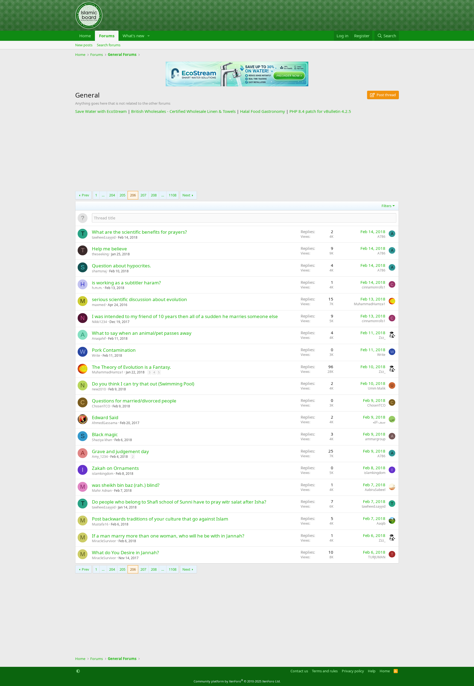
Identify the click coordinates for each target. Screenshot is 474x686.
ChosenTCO (101, 406)
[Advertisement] (237, 152)
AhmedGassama (104, 423)
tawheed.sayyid (103, 237)
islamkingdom (102, 473)
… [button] (103, 195)
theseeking (100, 254)
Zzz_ (382, 337)
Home (85, 35)
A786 (381, 236)
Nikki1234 (99, 321)
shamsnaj (99, 271)
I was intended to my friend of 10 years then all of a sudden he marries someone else (185, 316)
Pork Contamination (114, 350)
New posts (83, 44)
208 (154, 195)
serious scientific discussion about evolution (139, 299)
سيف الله (379, 422)
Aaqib (381, 523)
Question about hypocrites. (121, 265)
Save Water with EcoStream (101, 111)
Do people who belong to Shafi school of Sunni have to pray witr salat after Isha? (179, 502)
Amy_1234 (100, 456)
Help (372, 670)
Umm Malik (376, 388)
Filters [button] (386, 205)
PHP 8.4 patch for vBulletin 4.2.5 (320, 111)
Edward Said (105, 417)
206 (133, 195)
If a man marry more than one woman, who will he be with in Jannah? (168, 536)
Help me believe (109, 248)
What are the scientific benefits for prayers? (139, 232)
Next (186, 195)
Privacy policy (353, 670)
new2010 (99, 389)
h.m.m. (97, 287)
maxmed (98, 304)
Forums (106, 35)
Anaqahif (99, 338)
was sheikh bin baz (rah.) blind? (125, 485)
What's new (133, 35)
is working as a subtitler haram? (126, 282)
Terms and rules (325, 670)
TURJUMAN (376, 557)
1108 (172, 195)
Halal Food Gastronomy (262, 111)
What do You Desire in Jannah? (125, 552)
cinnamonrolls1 (373, 287)
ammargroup (375, 439)
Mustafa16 (100, 524)
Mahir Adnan (102, 490)
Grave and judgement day (120, 451)
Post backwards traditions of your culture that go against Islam (160, 519)
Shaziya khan (102, 440)
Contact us (299, 670)
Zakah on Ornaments (115, 468)
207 (143, 195)
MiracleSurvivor (104, 541)
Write (96, 355)
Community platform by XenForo (237, 681)
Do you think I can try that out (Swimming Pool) (143, 384)
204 (112, 195)
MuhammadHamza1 (369, 304)
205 (122, 195)
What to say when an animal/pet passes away (141, 333)
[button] (149, 36)
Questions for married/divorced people (134, 401)
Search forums (108, 44)
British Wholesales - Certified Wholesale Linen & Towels (183, 111)
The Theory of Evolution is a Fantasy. (131, 367)
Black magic (105, 434)
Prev (85, 195)
